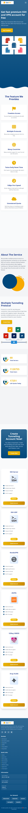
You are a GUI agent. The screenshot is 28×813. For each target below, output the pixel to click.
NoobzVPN (4, 742)
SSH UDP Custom (5, 741)
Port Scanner (5, 760)
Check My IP (4, 768)
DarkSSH (23, 798)
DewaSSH (18, 802)
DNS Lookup (4, 759)
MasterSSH (15, 798)
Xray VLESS (4, 748)
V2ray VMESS (5, 746)
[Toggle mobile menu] (25, 2)
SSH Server (4, 739)
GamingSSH (10, 802)
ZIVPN (3, 744)
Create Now (6, 322)
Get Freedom (7, 30)
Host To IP (4, 757)
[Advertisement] (14, 70)
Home (3, 755)
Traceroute (4, 762)
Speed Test (4, 766)
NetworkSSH (6, 798)
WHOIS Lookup (5, 764)
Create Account (14, 503)
